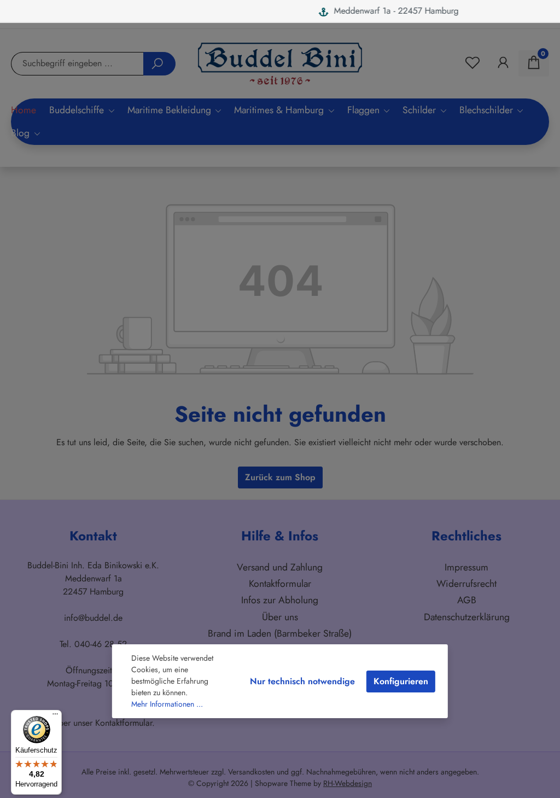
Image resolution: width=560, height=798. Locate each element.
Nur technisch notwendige (302, 681)
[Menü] (55, 716)
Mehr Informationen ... (167, 703)
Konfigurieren (401, 681)
